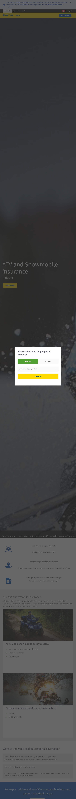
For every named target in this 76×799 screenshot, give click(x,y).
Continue (38, 376)
